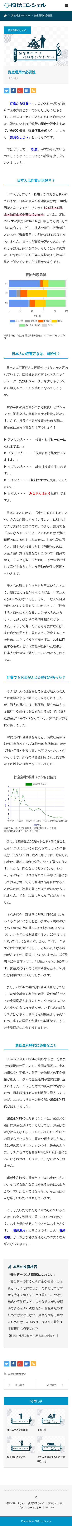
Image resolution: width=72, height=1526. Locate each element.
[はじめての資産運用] (21, 1417)
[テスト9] (51, 1417)
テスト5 (50, 1507)
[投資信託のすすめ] (21, 1444)
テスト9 (41, 1430)
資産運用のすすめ (17, 30)
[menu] (66, 5)
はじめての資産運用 (17, 1430)
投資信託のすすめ (16, 1457)
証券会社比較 (55, 1503)
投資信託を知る (36, 1503)
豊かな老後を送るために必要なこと (51, 1459)
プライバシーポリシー (29, 1507)
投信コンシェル (43, 1521)
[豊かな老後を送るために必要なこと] (51, 1444)
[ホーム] (5, 15)
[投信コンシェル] (27, 5)
